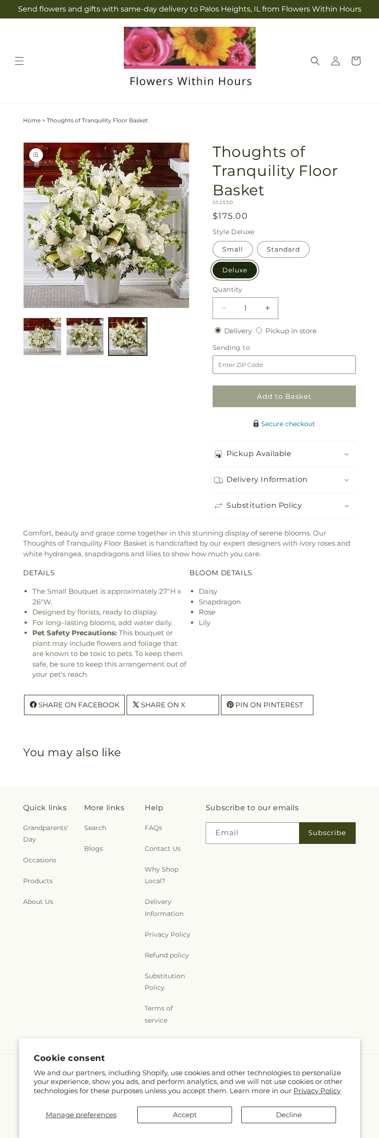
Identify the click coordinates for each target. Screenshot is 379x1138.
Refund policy (167, 955)
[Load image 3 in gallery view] (128, 337)
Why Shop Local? (161, 875)
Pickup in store (291, 330)
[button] (19, 61)
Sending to (245, 348)
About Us (38, 901)
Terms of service (159, 1014)
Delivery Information (164, 907)
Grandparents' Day (45, 833)
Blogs (93, 848)
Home (32, 120)
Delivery (239, 330)
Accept (185, 1114)
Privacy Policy (317, 1090)
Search (95, 828)
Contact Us (163, 848)
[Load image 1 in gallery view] (42, 337)
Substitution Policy (165, 982)
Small (232, 249)
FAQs (153, 828)
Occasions (39, 860)
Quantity (227, 289)
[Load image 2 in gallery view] (85, 337)
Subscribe (327, 832)
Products (38, 881)
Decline (289, 1114)
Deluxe (234, 270)
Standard (283, 249)
